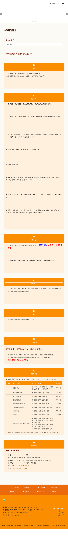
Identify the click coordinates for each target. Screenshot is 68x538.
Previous (1, 14)
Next (66, 14)
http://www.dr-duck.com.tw (20, 465)
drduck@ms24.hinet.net (19, 468)
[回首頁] (8, 0)
